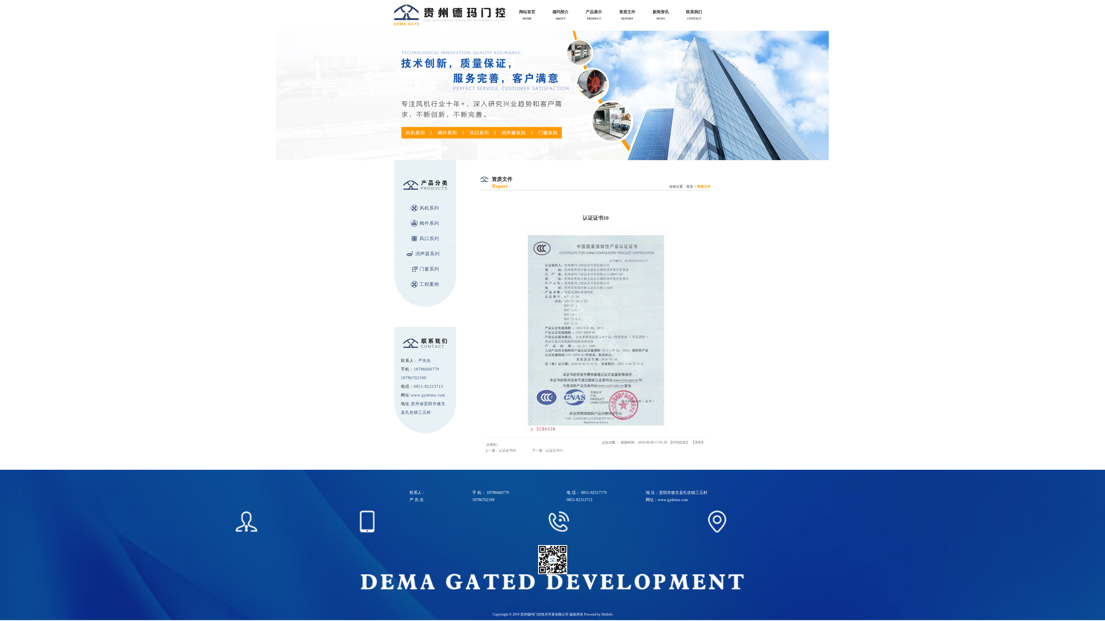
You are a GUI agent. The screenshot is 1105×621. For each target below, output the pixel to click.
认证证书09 (507, 450)
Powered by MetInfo (598, 614)
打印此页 (679, 442)
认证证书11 (554, 450)
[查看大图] (596, 431)
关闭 (698, 442)
